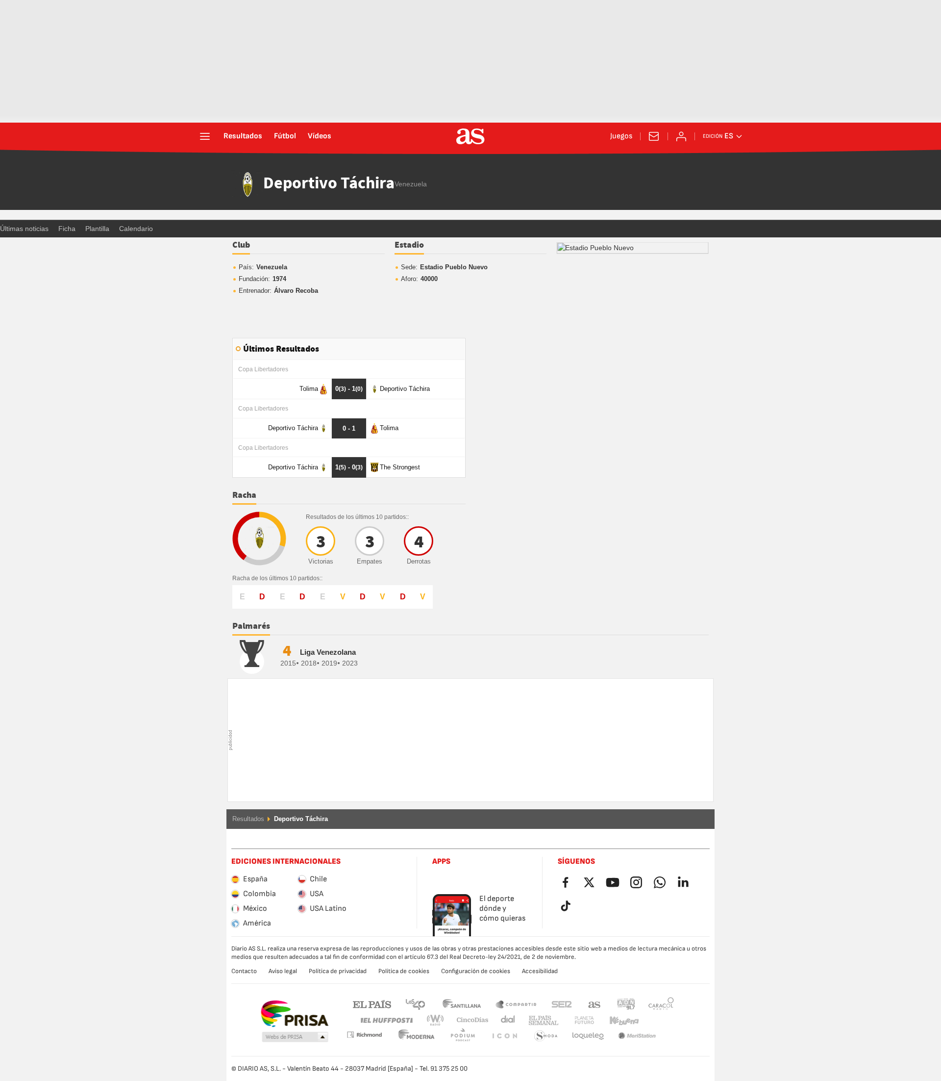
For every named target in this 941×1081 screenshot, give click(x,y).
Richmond (658, 1020)
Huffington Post (386, 1020)
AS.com (594, 1004)
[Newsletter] (654, 136)
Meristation (588, 1036)
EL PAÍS (372, 1004)
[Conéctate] (681, 136)
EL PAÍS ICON (462, 1036)
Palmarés (251, 626)
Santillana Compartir (516, 1004)
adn (626, 1004)
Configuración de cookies (475, 971)
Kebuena (618, 1020)
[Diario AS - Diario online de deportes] (470, 136)
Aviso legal (283, 971)
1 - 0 (349, 467)
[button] (295, 1037)
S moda (504, 1036)
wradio (438, 1020)
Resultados (242, 136)
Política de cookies (403, 971)
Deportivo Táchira (329, 184)
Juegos (621, 136)
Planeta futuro (576, 1020)
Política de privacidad (338, 971)
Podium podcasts (416, 1036)
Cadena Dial (506, 1020)
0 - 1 (349, 388)
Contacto (244, 971)
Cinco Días (469, 1020)
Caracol (661, 1004)
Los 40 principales (415, 1004)
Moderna (364, 1035)
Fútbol (285, 136)
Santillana (461, 1004)
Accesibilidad (540, 971)
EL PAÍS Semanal (541, 1020)
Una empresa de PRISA (294, 1014)
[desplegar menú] (205, 136)
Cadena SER (561, 1004)
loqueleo (546, 1036)
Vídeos (319, 136)
